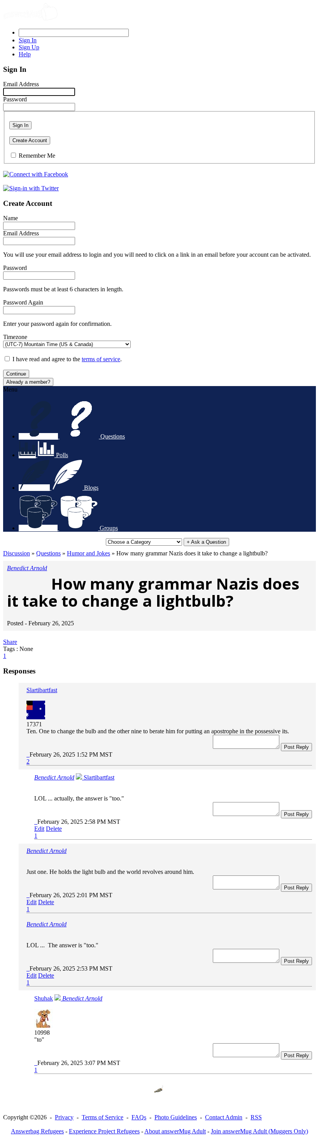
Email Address (21, 84)
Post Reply (296, 747)
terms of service (101, 359)
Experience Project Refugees (104, 1131)
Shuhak (43, 998)
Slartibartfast (41, 690)
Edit (39, 828)
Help (25, 54)
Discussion (16, 553)
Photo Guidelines (175, 1117)
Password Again (23, 302)
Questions (48, 553)
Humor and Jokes (88, 553)
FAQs (138, 1117)
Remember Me (37, 155)
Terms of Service (102, 1117)
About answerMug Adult (175, 1131)
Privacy (64, 1117)
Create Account (29, 140)
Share (10, 642)
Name (10, 218)
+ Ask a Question (206, 542)
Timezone (15, 337)
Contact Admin (223, 1117)
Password (15, 99)
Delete (54, 828)
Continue (16, 374)
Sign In (20, 125)
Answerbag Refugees (37, 1131)
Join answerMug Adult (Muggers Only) (259, 1131)
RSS (256, 1117)
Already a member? (28, 382)
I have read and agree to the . (67, 359)
